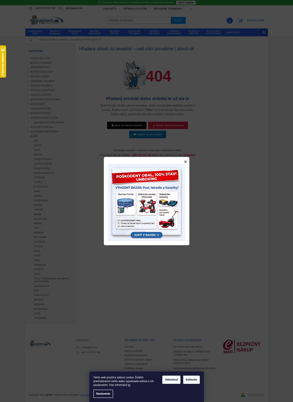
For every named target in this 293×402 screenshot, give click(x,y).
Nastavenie (103, 393)
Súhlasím (191, 379)
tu (129, 385)
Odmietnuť (171, 379)
